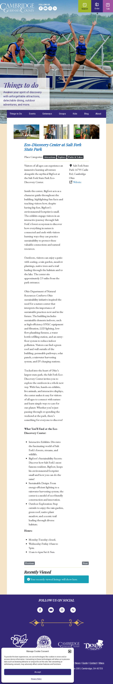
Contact (93, 663)
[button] (69, 651)
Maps (101, 663)
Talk (108, 9)
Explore (62, 157)
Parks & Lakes (75, 157)
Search (85, 9)
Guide (85, 663)
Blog (86, 113)
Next (85, 563)
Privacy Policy (36, 679)
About (98, 113)
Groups (62, 113)
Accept (37, 672)
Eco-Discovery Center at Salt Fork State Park (52, 147)
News (77, 663)
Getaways (47, 113)
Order (97, 8)
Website (77, 182)
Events (32, 113)
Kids (75, 113)
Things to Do (16, 113)
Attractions (50, 157)
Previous (29, 563)
